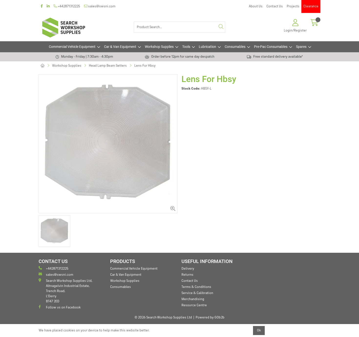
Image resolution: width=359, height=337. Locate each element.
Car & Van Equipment (120, 47)
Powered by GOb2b (210, 317)
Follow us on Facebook (63, 307)
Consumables (235, 47)
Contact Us (274, 6)
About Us (256, 6)
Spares (301, 47)
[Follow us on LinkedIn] (48, 6)
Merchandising (192, 299)
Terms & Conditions (196, 287)
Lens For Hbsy (145, 65)
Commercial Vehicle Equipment (72, 47)
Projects (293, 6)
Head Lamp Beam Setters (108, 65)
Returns (187, 274)
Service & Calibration (197, 293)
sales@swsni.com (101, 6)
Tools (186, 47)
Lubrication (207, 47)
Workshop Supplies (159, 47)
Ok (259, 330)
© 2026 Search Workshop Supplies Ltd (163, 317)
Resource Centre (194, 305)
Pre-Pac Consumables (270, 47)
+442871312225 (68, 6)
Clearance (310, 6)
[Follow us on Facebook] (42, 6)
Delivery (187, 268)
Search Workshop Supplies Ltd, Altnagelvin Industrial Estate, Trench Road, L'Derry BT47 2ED (69, 291)
